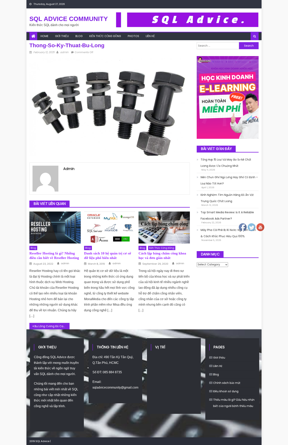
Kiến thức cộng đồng (105, 36)
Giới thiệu (62, 36)
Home (44, 36)
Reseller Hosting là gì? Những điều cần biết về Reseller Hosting (54, 256)
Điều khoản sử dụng (225, 391)
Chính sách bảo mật (226, 383)
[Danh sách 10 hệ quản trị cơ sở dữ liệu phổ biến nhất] (109, 228)
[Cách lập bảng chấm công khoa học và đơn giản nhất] (164, 228)
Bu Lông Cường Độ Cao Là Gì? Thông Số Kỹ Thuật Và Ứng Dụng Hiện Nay (52, 326)
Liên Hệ (150, 36)
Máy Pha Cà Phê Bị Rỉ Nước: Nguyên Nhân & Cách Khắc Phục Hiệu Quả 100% (228, 233)
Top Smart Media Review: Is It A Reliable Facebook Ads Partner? (227, 215)
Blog (79, 36)
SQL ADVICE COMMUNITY (68, 18)
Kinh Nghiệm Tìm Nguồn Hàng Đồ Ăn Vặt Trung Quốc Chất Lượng (227, 198)
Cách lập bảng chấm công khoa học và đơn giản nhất (162, 256)
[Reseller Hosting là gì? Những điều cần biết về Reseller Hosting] (55, 228)
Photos (133, 36)
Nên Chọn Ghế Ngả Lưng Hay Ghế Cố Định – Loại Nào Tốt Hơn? (229, 180)
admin (64, 52)
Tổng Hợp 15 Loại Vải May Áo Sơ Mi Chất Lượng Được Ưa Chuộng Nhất (226, 163)
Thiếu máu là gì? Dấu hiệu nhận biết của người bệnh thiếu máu (233, 403)
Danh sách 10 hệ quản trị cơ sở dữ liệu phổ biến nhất (107, 256)
